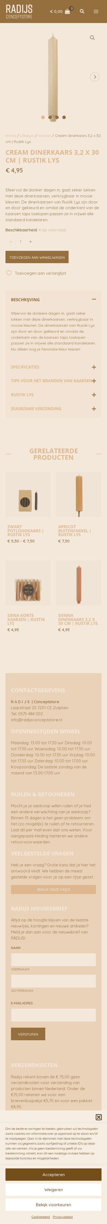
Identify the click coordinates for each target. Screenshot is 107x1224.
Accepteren (54, 1174)
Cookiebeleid (41, 1217)
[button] (99, 1117)
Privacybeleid (63, 1217)
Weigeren (53, 1189)
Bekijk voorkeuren (53, 1204)
